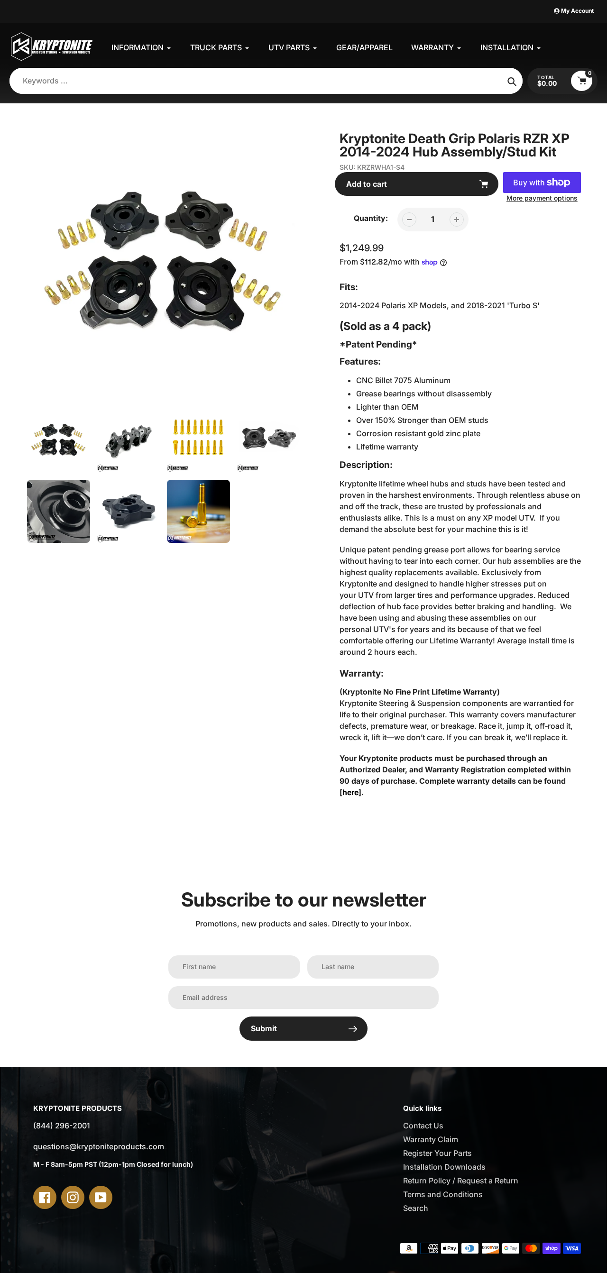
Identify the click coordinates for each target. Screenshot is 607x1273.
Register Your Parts (437, 1153)
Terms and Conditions (443, 1194)
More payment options (542, 198)
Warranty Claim (430, 1139)
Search (415, 1208)
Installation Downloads (444, 1167)
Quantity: (371, 218)
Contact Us (423, 1125)
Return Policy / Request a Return (460, 1180)
